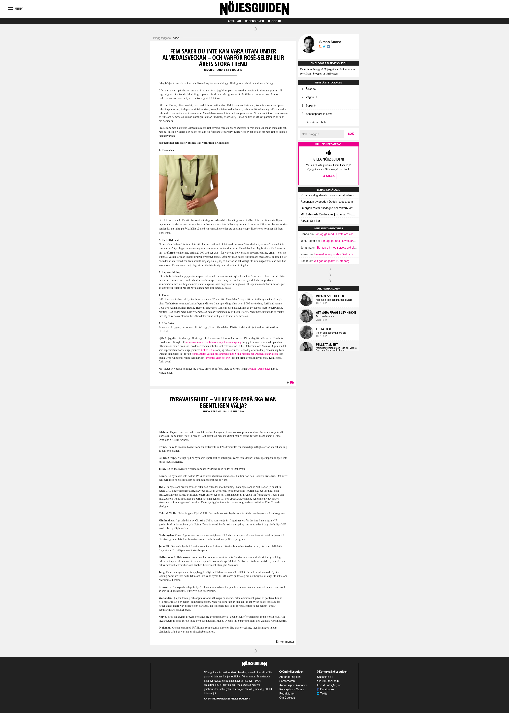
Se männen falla (316, 122)
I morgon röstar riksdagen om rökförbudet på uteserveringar (330, 208)
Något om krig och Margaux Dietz (334, 299)
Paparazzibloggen (330, 295)
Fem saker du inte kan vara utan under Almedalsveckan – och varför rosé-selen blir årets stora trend (223, 57)
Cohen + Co (208, 350)
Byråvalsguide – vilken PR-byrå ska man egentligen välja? (223, 402)
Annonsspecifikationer (293, 685)
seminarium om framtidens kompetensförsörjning (213, 342)
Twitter (323, 693)
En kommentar (285, 641)
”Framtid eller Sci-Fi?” (218, 357)
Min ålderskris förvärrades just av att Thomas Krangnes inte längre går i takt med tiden (330, 214)
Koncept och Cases (291, 689)
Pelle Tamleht (327, 344)
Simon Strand (213, 70)
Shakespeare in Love (319, 114)
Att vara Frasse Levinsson (336, 312)
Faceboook (326, 689)
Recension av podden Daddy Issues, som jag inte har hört (330, 201)
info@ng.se (334, 685)
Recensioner (254, 21)
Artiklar (234, 21)
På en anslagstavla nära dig (331, 332)
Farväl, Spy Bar (310, 221)
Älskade (311, 89)
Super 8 (311, 105)
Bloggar (274, 21)
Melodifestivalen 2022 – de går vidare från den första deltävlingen (336, 349)
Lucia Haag (324, 328)
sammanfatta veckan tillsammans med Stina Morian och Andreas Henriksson (235, 354)
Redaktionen (287, 693)
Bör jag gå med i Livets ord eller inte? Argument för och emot (353, 234)
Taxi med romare (325, 316)
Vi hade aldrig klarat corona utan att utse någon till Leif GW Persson (330, 195)
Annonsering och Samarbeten (290, 679)
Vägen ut (311, 97)
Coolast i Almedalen (259, 368)
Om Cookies (287, 697)
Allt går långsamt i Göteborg (331, 261)
